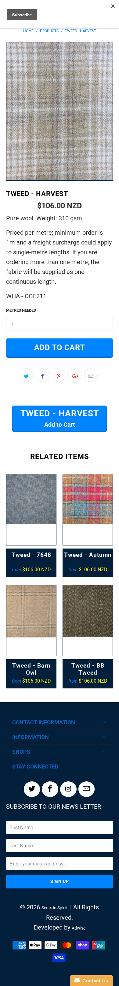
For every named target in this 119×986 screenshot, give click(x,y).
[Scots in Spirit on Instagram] (68, 789)
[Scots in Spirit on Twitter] (32, 789)
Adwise (78, 928)
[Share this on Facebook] (42, 375)
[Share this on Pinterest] (58, 375)
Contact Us (94, 980)
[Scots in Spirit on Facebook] (50, 789)
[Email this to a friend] (91, 375)
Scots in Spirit (54, 907)
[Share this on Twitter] (26, 375)
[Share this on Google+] (74, 375)
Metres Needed (21, 310)
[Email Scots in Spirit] (86, 789)
